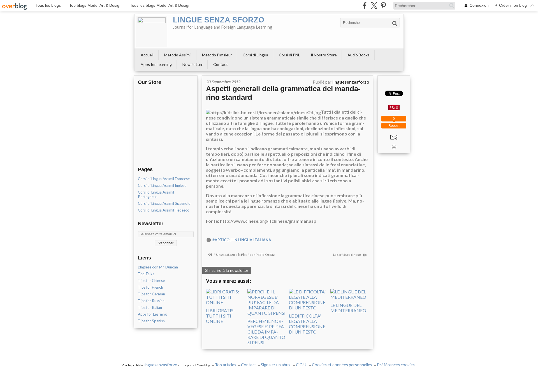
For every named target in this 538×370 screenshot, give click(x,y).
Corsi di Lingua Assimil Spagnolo (164, 203)
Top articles (225, 364)
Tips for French (150, 287)
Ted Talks (146, 274)
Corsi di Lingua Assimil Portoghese (156, 194)
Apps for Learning (156, 64)
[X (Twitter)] (373, 5)
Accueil (147, 54)
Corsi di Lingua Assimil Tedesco (163, 210)
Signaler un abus (276, 364)
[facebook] (364, 5)
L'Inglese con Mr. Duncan (158, 267)
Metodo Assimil (177, 54)
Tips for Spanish (151, 321)
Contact (220, 64)
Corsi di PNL (289, 54)
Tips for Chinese (151, 280)
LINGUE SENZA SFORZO (218, 20)
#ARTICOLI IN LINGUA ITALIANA (241, 240)
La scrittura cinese (347, 254)
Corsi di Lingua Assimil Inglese (162, 185)
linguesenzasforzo (160, 364)
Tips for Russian (151, 300)
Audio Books (358, 54)
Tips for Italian (150, 307)
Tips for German (151, 294)
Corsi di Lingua (255, 54)
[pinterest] (383, 5)
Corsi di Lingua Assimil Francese (164, 178)
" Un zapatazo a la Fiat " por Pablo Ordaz (244, 254)
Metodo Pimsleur (217, 54)
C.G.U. (301, 364)
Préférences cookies (396, 364)
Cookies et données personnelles (342, 364)
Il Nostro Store (324, 54)
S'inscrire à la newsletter (226, 270)
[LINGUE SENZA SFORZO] (151, 31)
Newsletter (192, 64)
